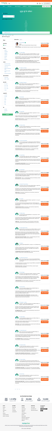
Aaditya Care (6, 66)
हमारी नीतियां (13, 405)
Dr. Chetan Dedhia (22, 359)
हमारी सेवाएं (23, 405)
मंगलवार (5, 99)
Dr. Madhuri (21, 243)
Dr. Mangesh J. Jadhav (23, 302)
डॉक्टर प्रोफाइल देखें (45, 45)
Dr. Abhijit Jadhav (22, 213)
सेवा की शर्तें (13, 408)
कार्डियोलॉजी (5, 54)
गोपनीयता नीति (14, 407)
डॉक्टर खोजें (23, 414)
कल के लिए (5, 96)
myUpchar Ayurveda (6, 414)
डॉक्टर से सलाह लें (17, 6)
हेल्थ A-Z (29, 6)
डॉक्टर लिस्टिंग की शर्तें (33, 408)
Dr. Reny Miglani (22, 42)
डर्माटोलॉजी (5, 56)
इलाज (4, 6)
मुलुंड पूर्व (5, 45)
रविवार (5, 104)
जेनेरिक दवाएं (23, 411)
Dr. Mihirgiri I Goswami (23, 82)
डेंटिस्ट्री (5, 57)
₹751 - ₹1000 (6, 88)
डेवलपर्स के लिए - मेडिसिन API (25, 418)
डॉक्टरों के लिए (33, 405)
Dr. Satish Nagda (22, 316)
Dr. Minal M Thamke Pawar (23, 184)
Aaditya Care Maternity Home (7, 69)
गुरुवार (5, 102)
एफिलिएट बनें (23, 420)
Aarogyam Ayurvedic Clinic (7, 71)
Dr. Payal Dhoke (21, 169)
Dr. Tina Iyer (21, 198)
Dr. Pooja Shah (21, 111)
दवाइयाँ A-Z (24, 6)
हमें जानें (4, 405)
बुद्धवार (5, 101)
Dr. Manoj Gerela (22, 286)
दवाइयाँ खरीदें (23, 407)
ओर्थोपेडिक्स (5, 53)
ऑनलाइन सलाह (6, 77)
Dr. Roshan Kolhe (22, 125)
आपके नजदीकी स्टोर (24, 413)
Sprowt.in (4, 413)
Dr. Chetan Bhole (22, 52)
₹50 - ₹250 (5, 83)
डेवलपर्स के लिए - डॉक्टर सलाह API (26, 417)
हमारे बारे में (4, 407)
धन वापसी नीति (14, 410)
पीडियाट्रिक (5, 59)
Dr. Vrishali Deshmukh (22, 330)
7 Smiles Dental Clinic (7, 65)
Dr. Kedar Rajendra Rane (23, 227)
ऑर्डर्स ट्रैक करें (23, 410)
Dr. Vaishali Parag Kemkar (23, 257)
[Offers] (37, 3)
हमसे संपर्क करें (4, 410)
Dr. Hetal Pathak (22, 155)
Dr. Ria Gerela (21, 96)
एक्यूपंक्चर (5, 50)
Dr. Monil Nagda (21, 272)
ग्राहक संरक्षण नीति (14, 411)
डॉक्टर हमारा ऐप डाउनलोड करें (34, 410)
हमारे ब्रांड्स (9, 6)
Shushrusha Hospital (7, 63)
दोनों (4, 112)
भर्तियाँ (3, 411)
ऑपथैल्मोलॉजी (6, 51)
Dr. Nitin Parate (21, 373)
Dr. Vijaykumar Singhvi (23, 67)
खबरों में (4, 408)
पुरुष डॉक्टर (5, 109)
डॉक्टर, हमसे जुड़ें (33, 407)
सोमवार (5, 98)
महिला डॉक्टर (5, 110)
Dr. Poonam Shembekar (23, 140)
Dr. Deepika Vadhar (22, 344)
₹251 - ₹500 (6, 85)
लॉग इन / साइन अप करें (46, 6)
